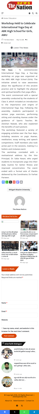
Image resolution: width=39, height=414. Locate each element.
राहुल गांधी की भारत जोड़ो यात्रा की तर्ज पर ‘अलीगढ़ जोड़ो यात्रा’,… (25, 379)
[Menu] (3, 13)
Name (4, 303)
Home (5, 18)
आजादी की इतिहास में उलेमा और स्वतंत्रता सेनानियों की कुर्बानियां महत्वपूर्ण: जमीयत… (25, 350)
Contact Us (30, 401)
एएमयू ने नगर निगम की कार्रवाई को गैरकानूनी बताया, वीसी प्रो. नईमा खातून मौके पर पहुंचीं (10, 234)
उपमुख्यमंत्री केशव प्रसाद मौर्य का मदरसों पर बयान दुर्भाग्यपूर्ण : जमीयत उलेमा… (25, 364)
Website (5, 320)
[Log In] (29, 13)
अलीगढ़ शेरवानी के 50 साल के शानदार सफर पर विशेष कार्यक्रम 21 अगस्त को (10, 255)
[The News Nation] (19, 5)
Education (12, 18)
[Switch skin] (33, 13)
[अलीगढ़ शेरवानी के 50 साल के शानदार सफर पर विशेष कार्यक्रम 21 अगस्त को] (10, 246)
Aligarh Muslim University (20, 190)
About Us (8, 401)
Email (4, 311)
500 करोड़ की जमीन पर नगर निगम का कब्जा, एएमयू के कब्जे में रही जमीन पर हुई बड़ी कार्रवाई (29, 234)
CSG (24, 397)
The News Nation (9, 40)
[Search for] (37, 13)
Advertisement (18, 401)
